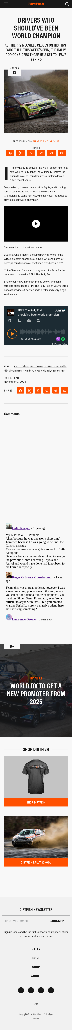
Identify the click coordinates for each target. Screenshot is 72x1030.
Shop (36, 967)
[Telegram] (41, 153)
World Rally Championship (53, 370)
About (36, 976)
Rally (36, 949)
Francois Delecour (22, 366)
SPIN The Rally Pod (31, 370)
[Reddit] (52, 153)
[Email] (62, 153)
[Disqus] (36, 570)
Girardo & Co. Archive (46, 141)
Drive (36, 958)
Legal (36, 1003)
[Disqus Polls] (36, 467)
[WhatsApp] (31, 153)
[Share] (10, 153)
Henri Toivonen (37, 366)
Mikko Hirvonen (16, 370)
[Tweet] (21, 153)
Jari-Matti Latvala (51, 366)
